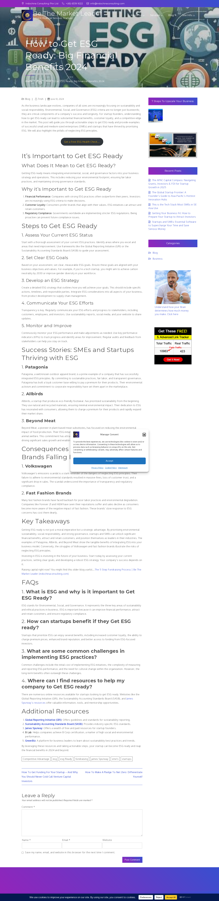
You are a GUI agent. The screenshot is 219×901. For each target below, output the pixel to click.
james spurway (99, 758)
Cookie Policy (111, 468)
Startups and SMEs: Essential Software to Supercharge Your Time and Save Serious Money (172, 225)
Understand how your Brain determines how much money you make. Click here (172, 311)
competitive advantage (36, 758)
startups (126, 758)
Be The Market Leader (67, 13)
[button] (144, 434)
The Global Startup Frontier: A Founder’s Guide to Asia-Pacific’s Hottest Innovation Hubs (171, 196)
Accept (109, 460)
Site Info (187, 15)
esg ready (66, 758)
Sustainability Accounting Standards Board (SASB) (54, 723)
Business (158, 258)
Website (107, 840)
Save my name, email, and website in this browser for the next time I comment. (70, 852)
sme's (115, 758)
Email (66, 840)
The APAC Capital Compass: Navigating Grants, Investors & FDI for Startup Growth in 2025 (172, 184)
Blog (171, 15)
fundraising (82, 758)
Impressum (123, 468)
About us (136, 15)
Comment (28, 806)
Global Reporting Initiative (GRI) (43, 719)
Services (155, 15)
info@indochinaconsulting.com (107, 3)
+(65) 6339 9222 (75, 3)
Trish (41, 98)
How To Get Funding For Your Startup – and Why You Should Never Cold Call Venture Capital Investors (50, 777)
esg (55, 758)
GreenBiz (30, 740)
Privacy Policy (97, 468)
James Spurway (33, 728)
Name (26, 840)
